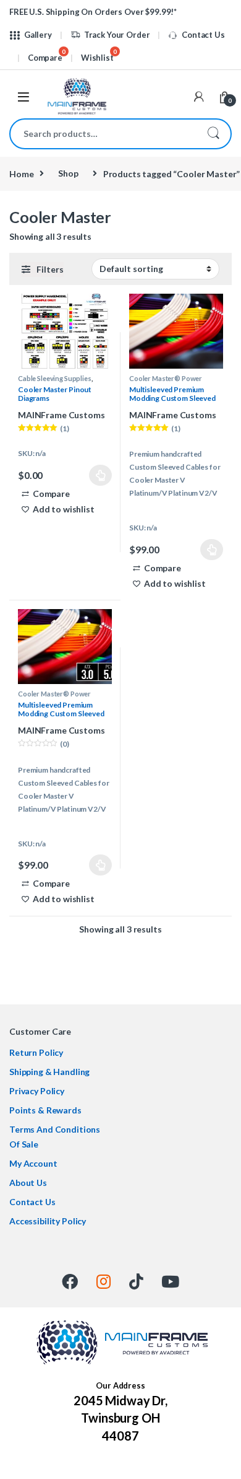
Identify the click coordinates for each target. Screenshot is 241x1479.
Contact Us (203, 35)
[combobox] (103, 134)
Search (213, 134)
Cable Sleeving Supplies (54, 378)
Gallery (38, 35)
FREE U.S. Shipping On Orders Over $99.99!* (93, 12)
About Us (28, 1182)
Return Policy (36, 1052)
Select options (96, 475)
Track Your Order (117, 35)
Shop (68, 173)
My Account (33, 1163)
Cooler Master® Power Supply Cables (165, 382)
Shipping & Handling (49, 1071)
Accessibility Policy (47, 1221)
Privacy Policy (36, 1091)
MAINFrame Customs (61, 415)
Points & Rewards (45, 1110)
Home (21, 173)
